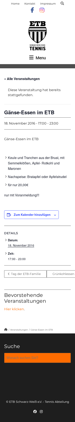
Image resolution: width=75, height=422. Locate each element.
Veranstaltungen (19, 329)
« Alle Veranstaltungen (22, 78)
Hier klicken (14, 309)
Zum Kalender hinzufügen (32, 214)
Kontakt (29, 3)
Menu (40, 58)
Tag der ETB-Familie (25, 274)
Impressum (48, 3)
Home (15, 3)
